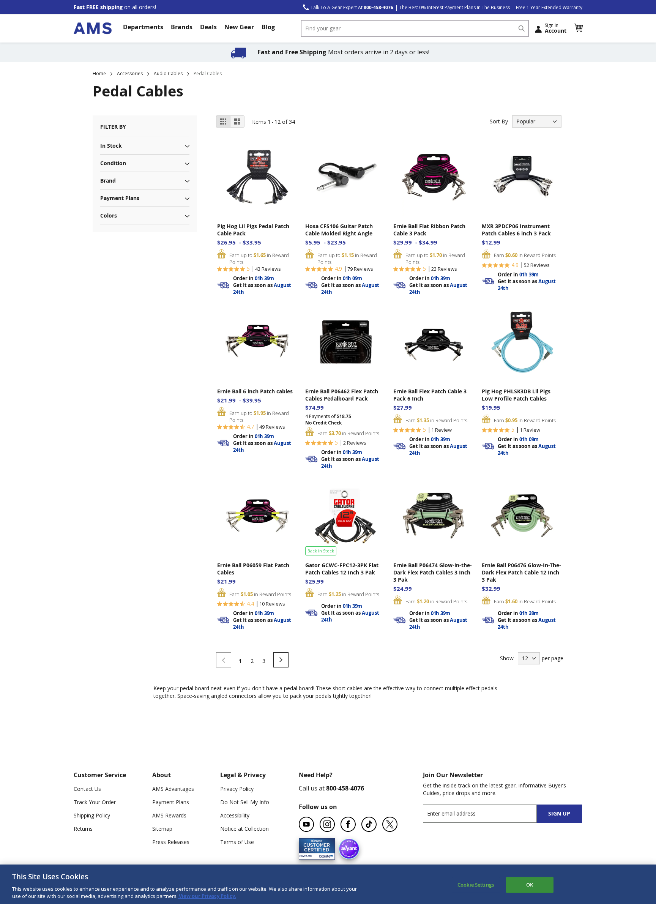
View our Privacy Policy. (207, 896)
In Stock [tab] (111, 145)
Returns (83, 828)
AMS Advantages (173, 788)
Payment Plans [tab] (119, 198)
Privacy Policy (237, 788)
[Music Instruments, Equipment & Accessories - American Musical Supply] (93, 28)
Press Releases (170, 842)
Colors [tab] (108, 215)
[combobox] (415, 28)
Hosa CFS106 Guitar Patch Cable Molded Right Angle (339, 229)
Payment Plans (170, 802)
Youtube (306, 824)
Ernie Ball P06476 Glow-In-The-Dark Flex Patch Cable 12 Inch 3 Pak (521, 572)
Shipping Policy (92, 815)
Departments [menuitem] (143, 27)
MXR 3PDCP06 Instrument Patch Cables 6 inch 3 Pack (516, 229)
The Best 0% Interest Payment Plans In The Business (454, 7)
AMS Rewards (169, 815)
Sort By (499, 121)
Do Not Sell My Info (244, 802)
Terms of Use (237, 842)
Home (99, 73)
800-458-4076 (345, 788)
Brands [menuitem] (181, 27)
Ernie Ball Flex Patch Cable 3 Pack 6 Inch (430, 395)
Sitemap (162, 828)
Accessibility (234, 815)
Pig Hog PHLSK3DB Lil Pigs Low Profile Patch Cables (516, 395)
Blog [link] (268, 27)
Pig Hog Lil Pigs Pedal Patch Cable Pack (253, 229)
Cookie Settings (475, 884)
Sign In (555, 28)
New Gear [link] (239, 27)
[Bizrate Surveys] (324, 854)
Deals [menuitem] (208, 27)
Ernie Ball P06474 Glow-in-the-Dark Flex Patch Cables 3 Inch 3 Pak (432, 572)
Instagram (327, 824)
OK (529, 884)
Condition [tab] (113, 163)
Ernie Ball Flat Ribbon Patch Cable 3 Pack (429, 229)
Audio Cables (168, 73)
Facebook (348, 824)
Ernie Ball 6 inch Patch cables (255, 391)
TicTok (369, 824)
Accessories (130, 73)
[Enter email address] (486, 813)
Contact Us (87, 788)
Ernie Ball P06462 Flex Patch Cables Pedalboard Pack (341, 395)
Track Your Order (95, 802)
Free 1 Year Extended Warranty (549, 7)
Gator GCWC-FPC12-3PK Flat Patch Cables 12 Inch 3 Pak (341, 569)
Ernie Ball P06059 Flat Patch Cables (253, 569)
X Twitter (389, 824)
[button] (578, 28)
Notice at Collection (244, 828)
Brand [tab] (108, 180)
